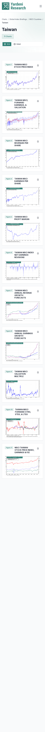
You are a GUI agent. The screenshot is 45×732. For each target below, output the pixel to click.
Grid (8, 44)
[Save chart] (38, 65)
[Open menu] (40, 6)
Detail (19, 44)
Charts (4, 19)
